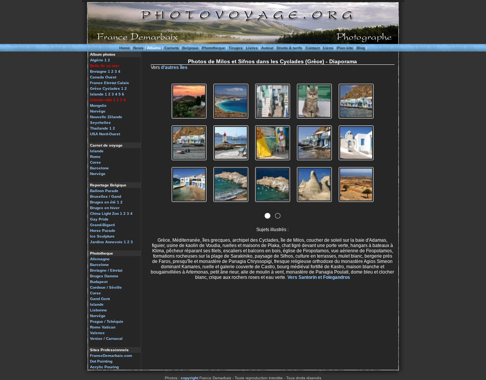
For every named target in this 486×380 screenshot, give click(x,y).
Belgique (190, 48)
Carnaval (114, 338)
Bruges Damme (104, 276)
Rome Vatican (102, 327)
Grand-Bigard (102, 225)
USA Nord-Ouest (105, 134)
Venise (96, 338)
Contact (313, 48)
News (138, 48)
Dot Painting (101, 361)
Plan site (345, 48)
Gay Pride (99, 219)
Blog (361, 48)
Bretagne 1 (100, 71)
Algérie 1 (98, 60)
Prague (96, 321)
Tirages (236, 48)
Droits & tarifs (289, 48)
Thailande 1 (101, 128)
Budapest (98, 282)
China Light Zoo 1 (106, 213)
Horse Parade (102, 230)
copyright (189, 378)
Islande (97, 151)
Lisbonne (98, 310)
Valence (97, 333)
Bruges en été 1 (104, 202)
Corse (95, 162)
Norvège (98, 111)
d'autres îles (174, 67)
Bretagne (98, 270)
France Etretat (103, 83)
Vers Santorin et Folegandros (318, 277)
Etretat (116, 270)
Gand (116, 196)
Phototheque (213, 48)
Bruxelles (99, 196)
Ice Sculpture (102, 236)
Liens (328, 48)
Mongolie (98, 105)
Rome (95, 157)
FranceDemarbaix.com (111, 355)
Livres (252, 48)
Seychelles (100, 122)
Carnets (171, 48)
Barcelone (99, 168)
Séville (115, 287)
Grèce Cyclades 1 (106, 88)
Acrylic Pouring (104, 367)
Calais (123, 83)
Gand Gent (100, 299)
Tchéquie (115, 321)
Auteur (267, 48)
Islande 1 (98, 94)
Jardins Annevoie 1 (108, 242)
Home (124, 48)
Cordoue (98, 287)
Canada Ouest (103, 77)
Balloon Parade (104, 191)
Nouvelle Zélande (106, 117)
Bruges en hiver (105, 208)
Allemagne (100, 259)
